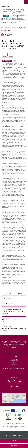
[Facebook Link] (14, 381)
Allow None (14, 15)
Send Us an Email (20, 368)
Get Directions (9, 368)
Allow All (7, 15)
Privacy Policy (6, 30)
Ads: (17, 13)
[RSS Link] (17, 386)
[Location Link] (14, 402)
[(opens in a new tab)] (11, 412)
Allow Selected (22, 15)
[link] (11, 411)
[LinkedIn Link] (11, 386)
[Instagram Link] (9, 381)
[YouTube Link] (20, 381)
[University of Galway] (6, 35)
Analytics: (10, 13)
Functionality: (6, 11)
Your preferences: (17, 11)
